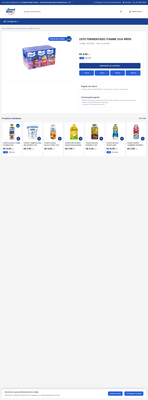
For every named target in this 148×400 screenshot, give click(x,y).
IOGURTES (10, 28)
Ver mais (142, 118)
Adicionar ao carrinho (110, 65)
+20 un (133, 73)
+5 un (102, 73)
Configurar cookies (134, 393)
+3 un (86, 73)
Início (4, 28)
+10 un (117, 73)
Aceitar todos (115, 393)
